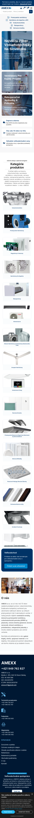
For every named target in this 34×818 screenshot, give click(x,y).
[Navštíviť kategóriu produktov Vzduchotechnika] (17, 198)
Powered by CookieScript (17, 816)
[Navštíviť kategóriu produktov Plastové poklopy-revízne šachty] (17, 472)
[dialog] (17, 805)
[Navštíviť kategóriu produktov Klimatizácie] (17, 312)
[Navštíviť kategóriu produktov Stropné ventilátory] (17, 358)
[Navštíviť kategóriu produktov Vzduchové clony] (17, 381)
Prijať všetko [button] (8, 812)
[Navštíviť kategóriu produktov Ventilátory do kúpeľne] (17, 266)
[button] (21, 8)
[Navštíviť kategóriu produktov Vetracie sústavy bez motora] (17, 540)
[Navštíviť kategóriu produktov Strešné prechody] (17, 517)
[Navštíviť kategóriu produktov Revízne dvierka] (17, 403)
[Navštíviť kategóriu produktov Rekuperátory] (17, 289)
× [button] (32, 794)
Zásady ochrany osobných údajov (13, 808)
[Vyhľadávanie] (31, 11)
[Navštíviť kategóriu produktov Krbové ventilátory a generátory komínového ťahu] (17, 335)
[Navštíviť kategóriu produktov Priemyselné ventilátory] (17, 221)
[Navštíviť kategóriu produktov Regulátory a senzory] (17, 244)
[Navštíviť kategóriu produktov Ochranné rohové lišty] (17, 495)
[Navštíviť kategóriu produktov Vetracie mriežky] (17, 449)
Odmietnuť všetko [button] (24, 812)
